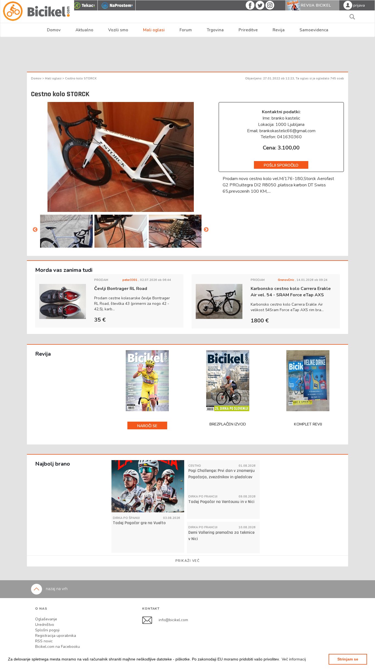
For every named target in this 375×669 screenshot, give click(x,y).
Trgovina (215, 30)
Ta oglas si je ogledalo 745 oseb (320, 78)
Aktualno (84, 30)
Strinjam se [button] (347, 659)
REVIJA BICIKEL (316, 5)
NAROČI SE (147, 426)
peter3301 (130, 280)
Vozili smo (118, 30)
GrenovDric (286, 280)
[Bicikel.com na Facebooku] (150, 620)
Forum (186, 30)
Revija (279, 30)
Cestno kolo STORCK (81, 78)
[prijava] (347, 5)
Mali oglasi (154, 30)
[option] (121, 232)
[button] (294, 659)
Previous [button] (35, 230)
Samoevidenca (314, 30)
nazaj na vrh (56, 589)
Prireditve (248, 30)
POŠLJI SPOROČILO (281, 165)
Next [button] (206, 230)
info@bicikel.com (173, 620)
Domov (54, 30)
